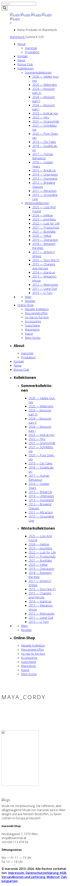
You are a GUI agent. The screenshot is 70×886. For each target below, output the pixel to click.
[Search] (4, 8)
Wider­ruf (53, 877)
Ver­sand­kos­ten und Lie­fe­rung (23, 877)
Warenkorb (17, 37)
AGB (62, 873)
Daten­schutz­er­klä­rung (42, 873)
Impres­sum (16, 873)
